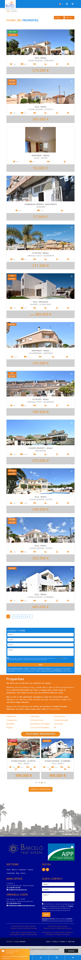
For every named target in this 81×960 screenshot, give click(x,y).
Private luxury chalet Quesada (57, 926)
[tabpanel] (23, 757)
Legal (47, 941)
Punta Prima (59, 716)
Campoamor (11, 720)
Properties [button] (22, 870)
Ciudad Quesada (61, 720)
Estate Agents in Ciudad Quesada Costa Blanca (57, 932)
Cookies (62, 941)
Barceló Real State (10, 4)
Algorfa (9, 727)
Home (8, 870)
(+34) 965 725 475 (14, 888)
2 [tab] (39, 782)
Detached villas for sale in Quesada (23, 926)
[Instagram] (47, 869)
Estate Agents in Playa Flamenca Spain (23, 932)
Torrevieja (58, 723)
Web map (71, 941)
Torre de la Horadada (39, 727)
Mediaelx (22, 941)
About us (15, 870)
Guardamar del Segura (40, 723)
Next (72, 42)
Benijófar (10, 723)
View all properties (40, 789)
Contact (22, 873)
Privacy (55, 941)
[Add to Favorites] (72, 32)
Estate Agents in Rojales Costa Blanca (57, 934)
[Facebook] (43, 869)
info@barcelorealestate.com (18, 890)
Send (40, 665)
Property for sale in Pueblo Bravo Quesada (58, 928)
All (55, 727)
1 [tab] (36, 782)
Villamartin (11, 716)
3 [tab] (42, 782)
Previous (9, 42)
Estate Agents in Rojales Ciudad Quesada (23, 934)
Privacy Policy (59, 658)
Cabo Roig (34, 716)
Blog (17, 873)
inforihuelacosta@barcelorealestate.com (22, 905)
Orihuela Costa (36, 720)
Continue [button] (71, 951)
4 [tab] (44, 782)
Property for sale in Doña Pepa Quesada (23, 928)
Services (30, 870)
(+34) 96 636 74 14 (15, 903)
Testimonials (10, 873)
